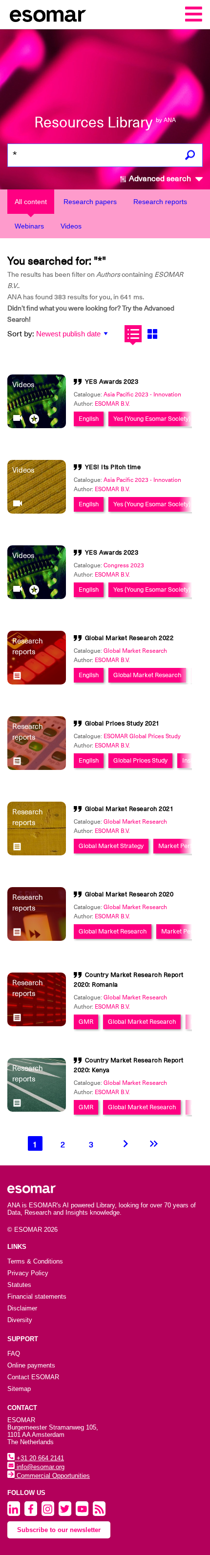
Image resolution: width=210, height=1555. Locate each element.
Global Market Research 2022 (129, 638)
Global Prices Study (140, 760)
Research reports (160, 202)
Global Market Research (135, 651)
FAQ (13, 1353)
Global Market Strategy (111, 846)
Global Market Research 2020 (129, 894)
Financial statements (36, 1296)
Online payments (31, 1365)
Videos (71, 226)
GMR (86, 1021)
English (89, 419)
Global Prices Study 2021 (122, 723)
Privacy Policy (27, 1273)
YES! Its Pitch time (113, 467)
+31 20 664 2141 (39, 1458)
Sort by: (20, 334)
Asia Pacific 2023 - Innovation (142, 394)
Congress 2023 (124, 565)
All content (31, 202)
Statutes (19, 1284)
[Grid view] (152, 333)
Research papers (90, 202)
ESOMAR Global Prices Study (142, 736)
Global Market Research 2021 (129, 809)
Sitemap (19, 1388)
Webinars (29, 226)
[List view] (133, 333)
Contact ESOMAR (33, 1377)
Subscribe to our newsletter (59, 1530)
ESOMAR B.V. (112, 404)
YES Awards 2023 (112, 381)
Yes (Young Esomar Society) (151, 419)
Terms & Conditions (35, 1261)
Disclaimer (22, 1308)
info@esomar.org (39, 1467)
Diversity (19, 1320)
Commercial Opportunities (52, 1475)
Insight (191, 760)
